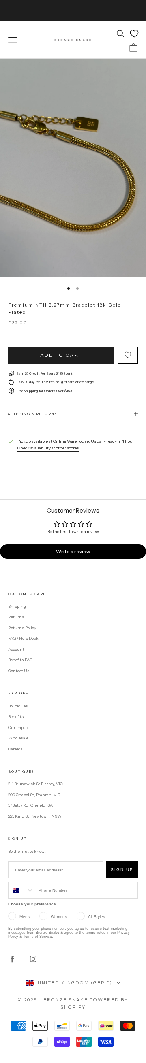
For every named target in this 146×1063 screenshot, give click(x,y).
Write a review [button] (73, 551)
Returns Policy (22, 628)
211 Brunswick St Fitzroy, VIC (35, 783)
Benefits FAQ (20, 660)
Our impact (18, 727)
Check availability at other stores (48, 448)
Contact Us (19, 670)
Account (16, 649)
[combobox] (21, 890)
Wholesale (18, 738)
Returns (16, 617)
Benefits (16, 716)
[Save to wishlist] (128, 355)
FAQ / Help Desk (23, 638)
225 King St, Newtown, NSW (35, 816)
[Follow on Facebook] (12, 959)
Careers (15, 749)
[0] (134, 33)
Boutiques (18, 706)
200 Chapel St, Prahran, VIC (34, 794)
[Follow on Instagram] (33, 959)
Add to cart (61, 355)
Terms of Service (37, 937)
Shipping (17, 606)
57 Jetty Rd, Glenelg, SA (30, 805)
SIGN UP (122, 869)
